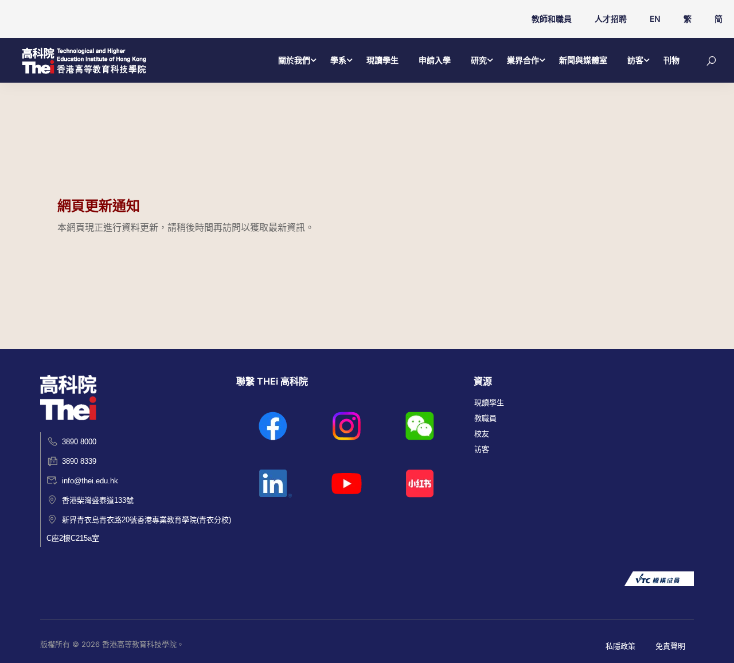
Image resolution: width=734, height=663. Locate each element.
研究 (479, 60)
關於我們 (294, 60)
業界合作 (523, 60)
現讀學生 (382, 60)
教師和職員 (552, 19)
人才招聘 (611, 19)
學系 (338, 60)
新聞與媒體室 (583, 60)
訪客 (635, 60)
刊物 (671, 60)
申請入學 (435, 60)
